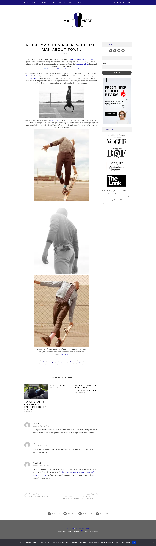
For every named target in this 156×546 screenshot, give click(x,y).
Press (83, 528)
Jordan (37, 423)
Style (34, 3)
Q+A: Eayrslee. (57, 385)
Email (104, 63)
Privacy (87, 528)
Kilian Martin (55, 120)
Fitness (43, 3)
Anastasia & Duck (82, 64)
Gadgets (80, 3)
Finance (52, 3)
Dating (62, 3)
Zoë (35, 443)
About (90, 3)
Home (26, 3)
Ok (134, 542)
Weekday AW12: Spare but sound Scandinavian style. (86, 387)
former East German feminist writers (82, 59)
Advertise (78, 528)
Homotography (64, 354)
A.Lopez (37, 463)
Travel (71, 3)
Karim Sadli (30, 76)
